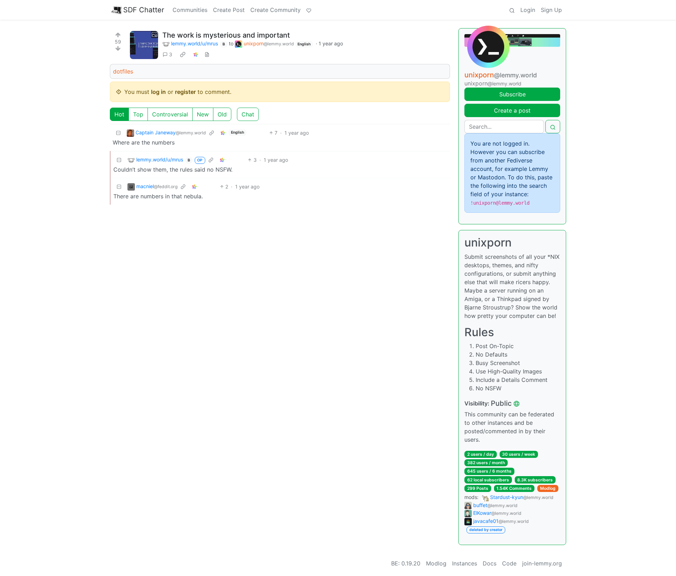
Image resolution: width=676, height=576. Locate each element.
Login (527, 9)
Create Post (229, 9)
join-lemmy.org (542, 563)
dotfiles (123, 71)
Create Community (275, 9)
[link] (182, 54)
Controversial (170, 114)
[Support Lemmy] (308, 10)
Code (509, 563)
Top (138, 114)
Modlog (548, 488)
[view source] (207, 54)
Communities (190, 9)
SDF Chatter (143, 10)
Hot (119, 114)
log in (158, 91)
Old (222, 114)
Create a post (512, 110)
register (185, 91)
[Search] (512, 10)
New (203, 114)
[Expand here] (144, 45)
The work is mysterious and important (226, 35)
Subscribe (512, 94)
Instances (464, 563)
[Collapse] (118, 132)
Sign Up (551, 9)
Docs (489, 563)
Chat (248, 114)
